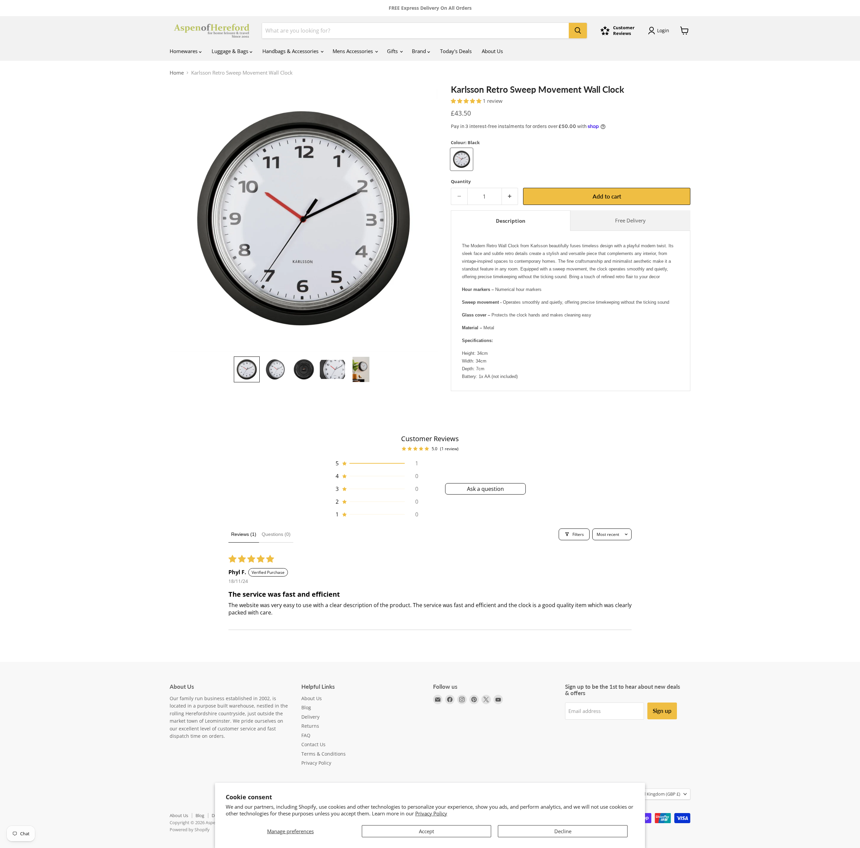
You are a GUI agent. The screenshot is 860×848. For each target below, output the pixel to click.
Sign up (662, 710)
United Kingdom (656, 794)
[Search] (578, 30)
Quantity (461, 181)
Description (510, 220)
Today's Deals (456, 51)
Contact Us (313, 744)
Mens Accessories (353, 51)
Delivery (310, 717)
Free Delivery (630, 220)
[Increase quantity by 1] (510, 196)
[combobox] (415, 30)
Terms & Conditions (323, 754)
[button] (247, 369)
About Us (492, 51)
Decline (562, 831)
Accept (426, 831)
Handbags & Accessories (291, 51)
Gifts (393, 51)
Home (177, 73)
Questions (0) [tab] (276, 534)
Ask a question (485, 489)
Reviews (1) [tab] (243, 534)
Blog (306, 707)
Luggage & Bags (231, 51)
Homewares (184, 51)
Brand (419, 51)
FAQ (305, 735)
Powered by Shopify (190, 829)
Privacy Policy (431, 813)
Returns (310, 726)
